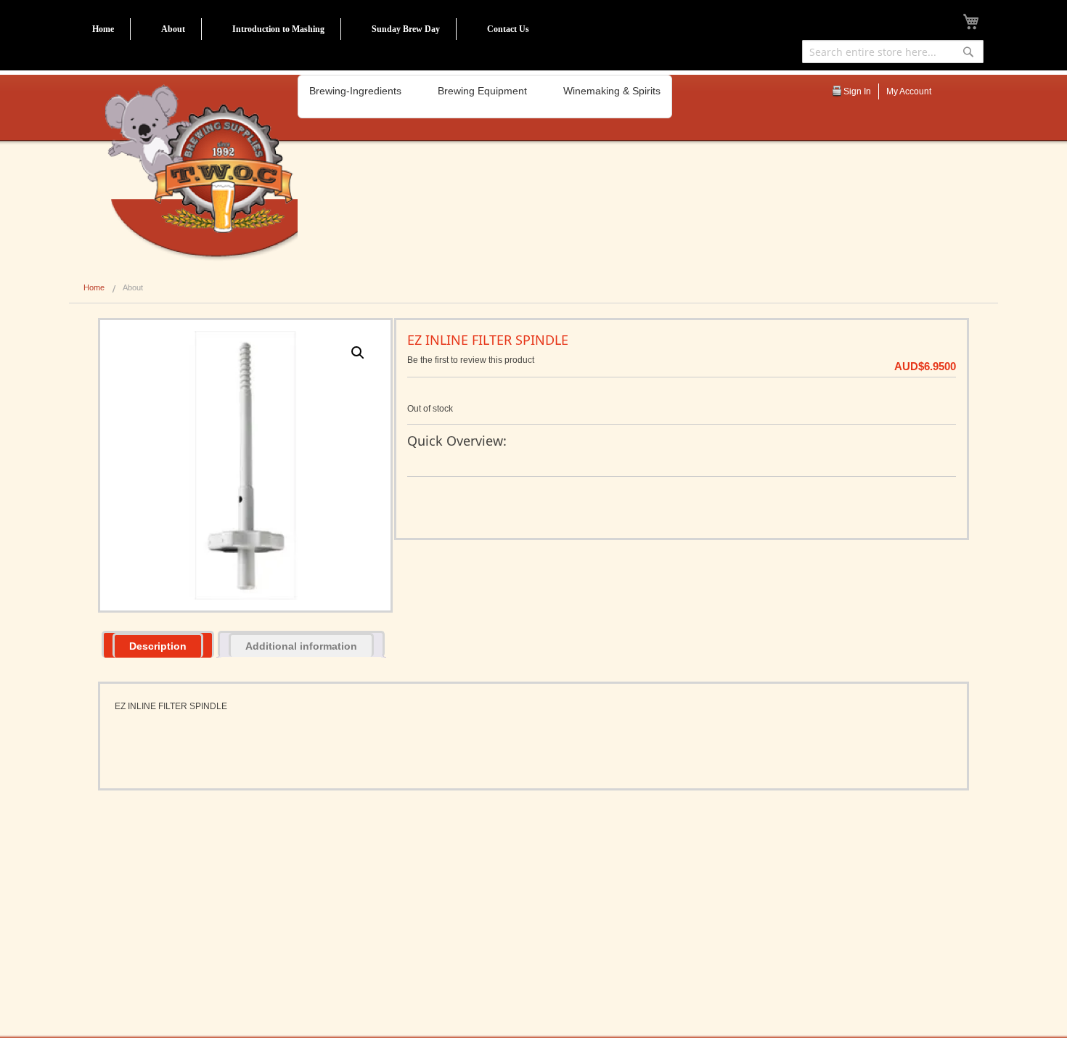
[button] (358, 353)
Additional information (301, 646)
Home (103, 29)
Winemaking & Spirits (612, 91)
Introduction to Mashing (278, 29)
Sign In (857, 91)
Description (158, 646)
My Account (908, 91)
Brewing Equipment (482, 91)
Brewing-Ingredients (355, 91)
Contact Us (508, 29)
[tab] (158, 644)
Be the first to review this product (470, 360)
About (173, 29)
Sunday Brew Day (406, 29)
